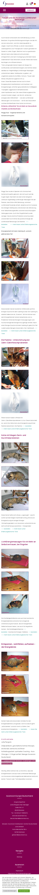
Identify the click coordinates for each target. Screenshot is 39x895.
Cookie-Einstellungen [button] (9, 891)
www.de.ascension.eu (19, 816)
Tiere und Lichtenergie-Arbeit (19, 26)
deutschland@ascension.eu (19, 818)
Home (4, 26)
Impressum (19, 871)
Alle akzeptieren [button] (24, 891)
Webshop (30, 10)
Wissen (9, 26)
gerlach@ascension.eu (19, 835)
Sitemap (19, 857)
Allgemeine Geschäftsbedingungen (19, 873)
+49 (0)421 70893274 (21, 813)
